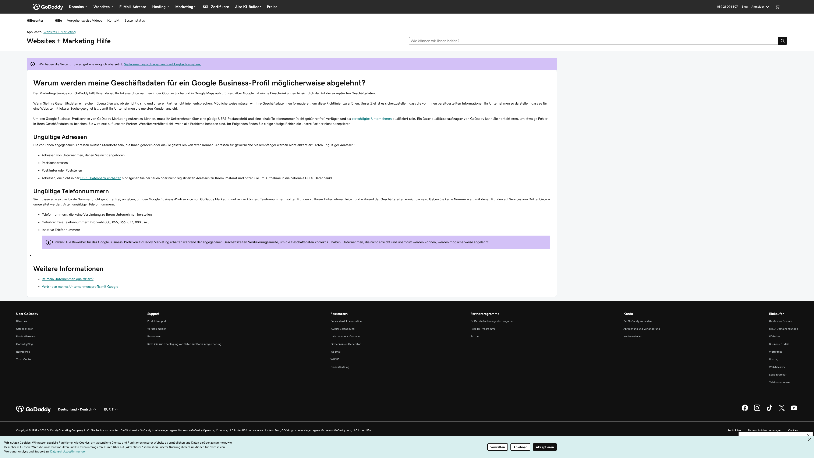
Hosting (773, 359)
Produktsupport (156, 321)
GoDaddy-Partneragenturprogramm (492, 321)
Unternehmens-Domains (345, 336)
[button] (809, 436)
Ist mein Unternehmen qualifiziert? (67, 279)
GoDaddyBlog (24, 344)
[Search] (782, 41)
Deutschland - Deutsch (75, 409)
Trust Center (24, 359)
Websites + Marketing (59, 32)
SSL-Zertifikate (216, 7)
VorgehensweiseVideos (84, 20)
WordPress (775, 351)
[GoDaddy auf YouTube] (794, 410)
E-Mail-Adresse (132, 7)
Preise (272, 7)
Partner (475, 336)
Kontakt (113, 20)
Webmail (335, 351)
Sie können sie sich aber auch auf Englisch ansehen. (162, 64)
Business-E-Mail (779, 344)
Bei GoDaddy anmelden (637, 321)
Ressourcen (154, 336)
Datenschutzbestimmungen (764, 430)
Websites (774, 336)
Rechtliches (23, 351)
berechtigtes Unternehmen (372, 118)
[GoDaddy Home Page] (33, 409)
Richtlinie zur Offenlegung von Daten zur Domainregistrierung (184, 344)
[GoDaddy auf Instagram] (757, 410)
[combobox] (593, 41)
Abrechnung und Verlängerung (641, 328)
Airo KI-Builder (248, 7)
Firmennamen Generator (345, 344)
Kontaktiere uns (26, 336)
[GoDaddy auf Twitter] (782, 410)
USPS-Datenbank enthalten (100, 178)
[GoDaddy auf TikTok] (769, 410)
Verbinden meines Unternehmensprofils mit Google (80, 286)
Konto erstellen (632, 336)
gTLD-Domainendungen (783, 328)
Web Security (777, 367)
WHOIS (334, 359)
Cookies (793, 430)
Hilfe (58, 20)
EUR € (109, 409)
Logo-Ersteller (777, 374)
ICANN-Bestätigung (342, 328)
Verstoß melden (156, 328)
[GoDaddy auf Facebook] (745, 410)
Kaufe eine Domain (780, 321)
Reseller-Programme (483, 328)
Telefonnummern (779, 382)
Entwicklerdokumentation (346, 321)
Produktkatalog (339, 367)
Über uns (21, 321)
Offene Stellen (24, 328)
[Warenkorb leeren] (777, 7)
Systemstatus (135, 20)
